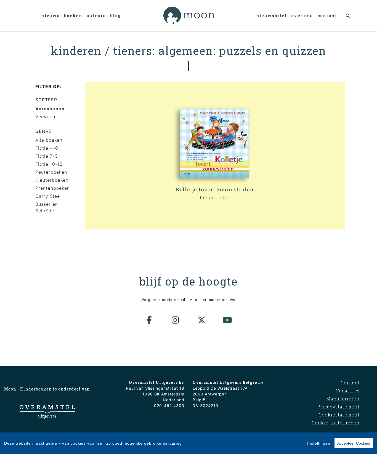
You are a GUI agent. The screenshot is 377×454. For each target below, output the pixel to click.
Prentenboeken (52, 188)
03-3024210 (205, 405)
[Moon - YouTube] (228, 320)
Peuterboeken (51, 172)
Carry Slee (47, 196)
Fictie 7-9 (46, 156)
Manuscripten (343, 399)
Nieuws (50, 15)
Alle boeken (48, 140)
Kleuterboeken (51, 180)
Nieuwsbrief (271, 15)
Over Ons (302, 15)
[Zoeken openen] (348, 15)
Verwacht (46, 116)
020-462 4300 (169, 405)
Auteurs (96, 15)
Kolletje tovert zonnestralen (215, 189)
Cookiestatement (339, 415)
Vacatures (348, 391)
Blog (115, 15)
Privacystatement (338, 407)
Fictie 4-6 (46, 148)
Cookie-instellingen (336, 423)
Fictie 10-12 (49, 164)
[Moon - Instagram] (175, 320)
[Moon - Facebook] (149, 320)
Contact (327, 15)
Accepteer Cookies (353, 443)
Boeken (73, 15)
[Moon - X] (202, 320)
